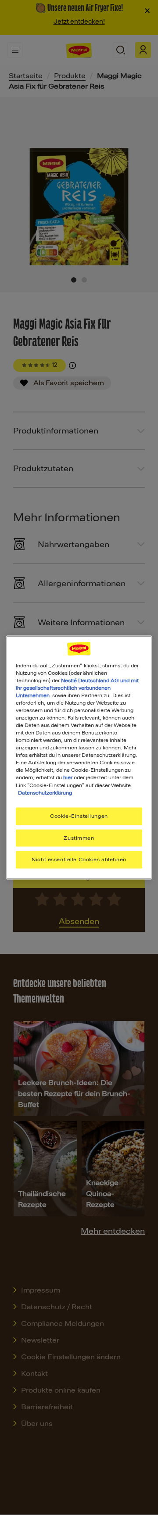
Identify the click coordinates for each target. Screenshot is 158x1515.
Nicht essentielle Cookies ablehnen (79, 859)
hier (67, 777)
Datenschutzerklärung (45, 792)
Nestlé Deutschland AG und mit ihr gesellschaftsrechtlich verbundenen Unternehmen (77, 687)
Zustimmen (79, 838)
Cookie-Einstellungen (79, 816)
